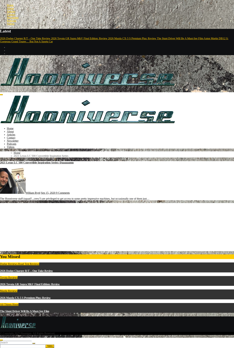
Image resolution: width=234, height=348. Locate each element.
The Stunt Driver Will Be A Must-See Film (24, 311)
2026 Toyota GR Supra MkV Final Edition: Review (30, 284)
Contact (11, 14)
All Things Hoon (9, 304)
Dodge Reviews (9, 263)
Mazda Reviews (8, 290)
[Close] (1, 340)
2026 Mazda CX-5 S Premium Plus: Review (25, 297)
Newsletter (13, 17)
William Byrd (33, 192)
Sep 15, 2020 (48, 192)
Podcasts (11, 20)
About (10, 8)
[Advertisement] (103, 227)
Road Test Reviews (28, 263)
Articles (11, 11)
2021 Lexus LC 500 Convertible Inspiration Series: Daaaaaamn (37, 162)
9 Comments (63, 192)
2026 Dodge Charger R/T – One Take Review (26, 270)
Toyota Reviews (9, 277)
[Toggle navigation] (1, 94)
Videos (10, 23)
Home (10, 5)
